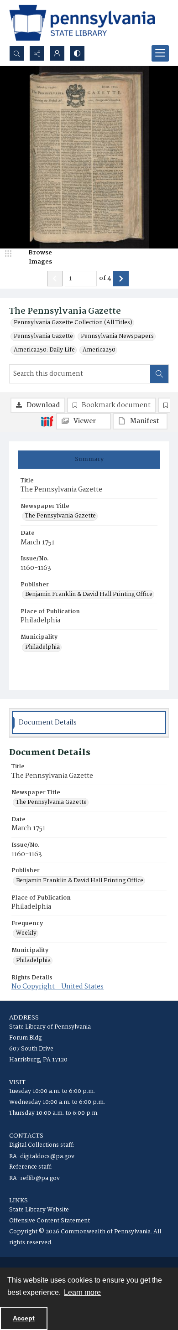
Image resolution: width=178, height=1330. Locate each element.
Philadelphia (42, 647)
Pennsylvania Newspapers (117, 336)
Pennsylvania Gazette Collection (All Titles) (73, 322)
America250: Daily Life (44, 350)
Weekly (26, 933)
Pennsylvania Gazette (43, 336)
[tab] (89, 459)
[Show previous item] (55, 278)
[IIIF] (47, 421)
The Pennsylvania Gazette (60, 516)
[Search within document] (159, 374)
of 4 (105, 278)
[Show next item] (121, 278)
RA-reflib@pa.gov (34, 1178)
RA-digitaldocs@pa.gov (41, 1156)
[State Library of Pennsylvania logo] (82, 23)
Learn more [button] (82, 1292)
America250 (99, 350)
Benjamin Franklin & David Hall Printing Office (88, 594)
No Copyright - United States (57, 986)
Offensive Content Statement (49, 1221)
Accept (24, 1318)
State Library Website (39, 1210)
